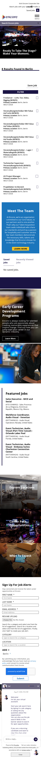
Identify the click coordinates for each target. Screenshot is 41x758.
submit (20, 678)
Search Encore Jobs (10, 23)
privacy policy (27, 750)
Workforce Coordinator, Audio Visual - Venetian (18, 416)
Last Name (8, 602)
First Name (8, 595)
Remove (10, 654)
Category (7, 635)
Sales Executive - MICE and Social (19, 400)
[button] (37, 98)
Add (4, 649)
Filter (20, 92)
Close (20, 754)
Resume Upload (9, 616)
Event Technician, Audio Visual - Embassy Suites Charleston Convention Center (18, 448)
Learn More (20, 248)
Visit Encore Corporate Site (29, 3)
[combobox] (20, 637)
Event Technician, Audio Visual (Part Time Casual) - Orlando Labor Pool (19, 431)
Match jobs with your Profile (23, 7)
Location (6, 642)
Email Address (10, 609)
